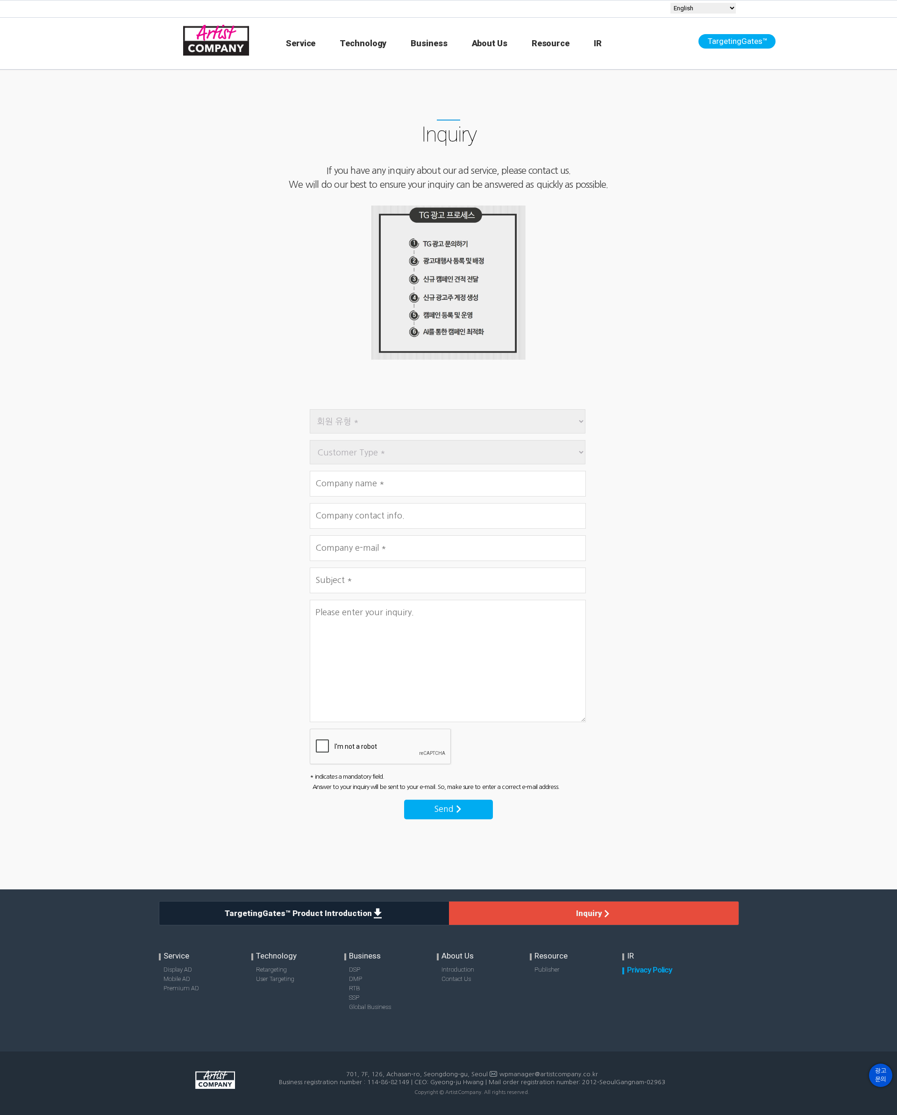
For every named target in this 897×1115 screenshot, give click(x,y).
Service (300, 43)
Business (429, 43)
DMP (355, 978)
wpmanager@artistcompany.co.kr (548, 1074)
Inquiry (590, 913)
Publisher (547, 969)
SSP (354, 997)
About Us (489, 43)
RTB (354, 988)
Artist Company (215, 1089)
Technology (363, 43)
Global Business (370, 1006)
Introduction (457, 969)
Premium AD (181, 988)
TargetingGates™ (738, 41)
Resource (551, 43)
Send (445, 809)
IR (598, 43)
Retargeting (271, 969)
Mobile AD (177, 978)
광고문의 (880, 1075)
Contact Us (456, 978)
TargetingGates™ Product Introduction (299, 913)
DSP (354, 969)
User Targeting (275, 978)
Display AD (178, 969)
